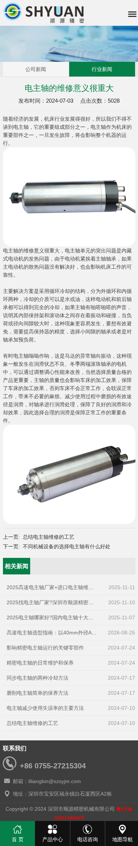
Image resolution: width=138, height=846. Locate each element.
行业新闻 (102, 69)
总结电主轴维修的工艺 (48, 537)
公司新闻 (35, 69)
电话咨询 (87, 839)
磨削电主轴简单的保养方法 (37, 693)
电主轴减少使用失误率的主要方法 (45, 708)
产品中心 (52, 839)
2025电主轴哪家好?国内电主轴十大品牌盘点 (58, 617)
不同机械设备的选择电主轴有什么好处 (66, 546)
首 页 (18, 839)
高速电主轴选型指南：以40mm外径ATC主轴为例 (63, 633)
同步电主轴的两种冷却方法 (37, 678)
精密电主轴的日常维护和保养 (40, 663)
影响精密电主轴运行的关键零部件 (45, 648)
